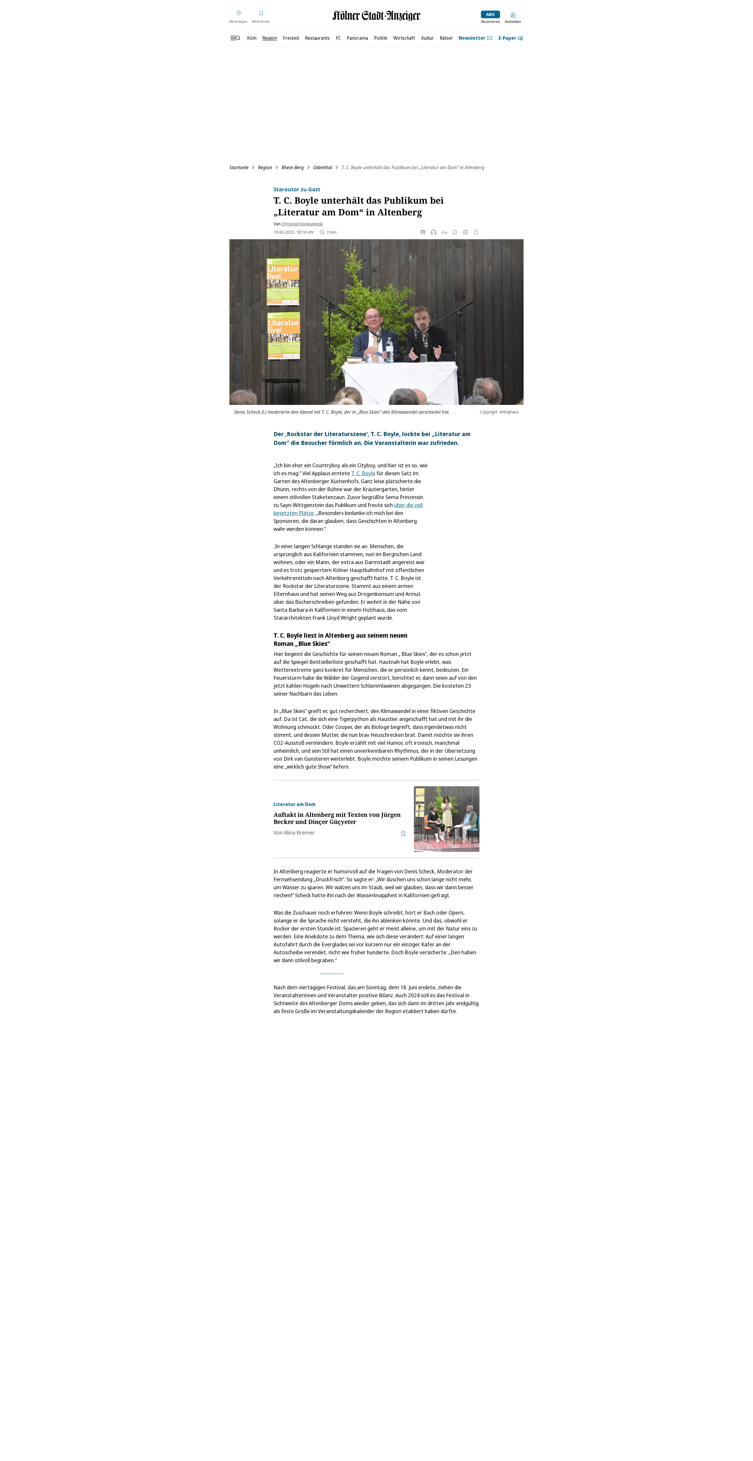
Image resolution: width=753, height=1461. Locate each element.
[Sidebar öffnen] (235, 38)
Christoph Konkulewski (302, 224)
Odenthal (322, 167)
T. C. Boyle (363, 473)
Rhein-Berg (292, 167)
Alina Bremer (299, 832)
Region (265, 167)
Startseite (239, 167)
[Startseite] (376, 16)
